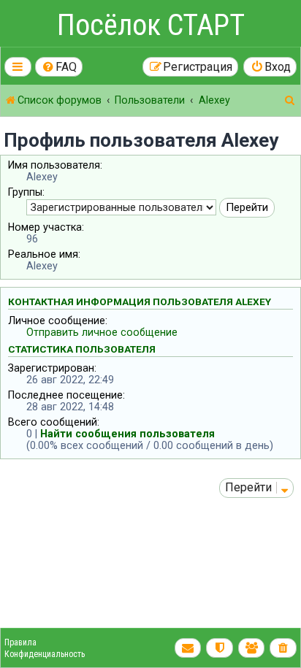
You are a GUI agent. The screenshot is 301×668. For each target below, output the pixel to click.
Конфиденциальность (44, 654)
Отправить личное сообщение (102, 332)
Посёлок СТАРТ (151, 25)
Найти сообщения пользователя (127, 433)
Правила (20, 642)
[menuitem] (59, 67)
